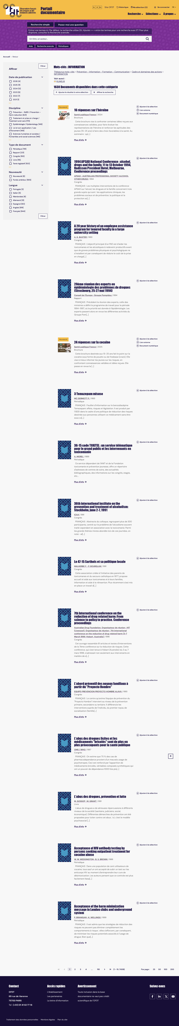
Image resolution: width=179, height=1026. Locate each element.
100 (165, 969)
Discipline (14, 108)
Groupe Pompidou (103, 295)
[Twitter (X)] (166, 996)
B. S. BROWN (101, 859)
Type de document (20, 144)
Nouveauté (15, 172)
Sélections (152, 14)
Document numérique (149, 113)
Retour (15, 57)
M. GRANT (91, 801)
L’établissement (54, 992)
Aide (31, 46)
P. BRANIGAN (80, 917)
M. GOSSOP (79, 801)
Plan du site (62, 1019)
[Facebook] (152, 996)
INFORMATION (61, 74)
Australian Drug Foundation (87, 627)
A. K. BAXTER (80, 237)
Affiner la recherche (105, 92)
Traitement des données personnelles (22, 1019)
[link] (58, 969)
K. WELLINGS (94, 917)
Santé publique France (85, 114)
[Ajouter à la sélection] (137, 106)
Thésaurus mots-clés (64, 72)
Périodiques (63, 46)
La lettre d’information (57, 1000)
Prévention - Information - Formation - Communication (103, 72)
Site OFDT (109, 7)
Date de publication (20, 77)
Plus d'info (79, 140)
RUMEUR (60, 81)
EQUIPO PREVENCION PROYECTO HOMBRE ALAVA (98, 691)
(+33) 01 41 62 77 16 (22, 1005)
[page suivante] (105, 969)
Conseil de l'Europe (83, 295)
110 (98, 969)
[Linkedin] (159, 996)
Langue (13, 185)
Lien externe (145, 110)
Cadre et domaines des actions (147, 72)
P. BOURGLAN (94, 566)
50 (159, 969)
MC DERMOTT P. (81, 398)
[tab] (40, 24)
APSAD (77, 176)
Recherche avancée (45, 46)
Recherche (134, 14)
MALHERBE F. (80, 566)
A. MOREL (78, 456)
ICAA (76, 514)
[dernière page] (110, 969)
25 (154, 969)
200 (172, 969)
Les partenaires (54, 996)
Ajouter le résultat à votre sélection (73, 92)
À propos (168, 14)
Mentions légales (48, 1019)
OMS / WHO (79, 749)
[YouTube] (173, 996)
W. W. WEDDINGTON (84, 859)
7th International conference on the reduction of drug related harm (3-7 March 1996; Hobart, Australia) (100, 633)
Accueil (6, 57)
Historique (123, 7)
